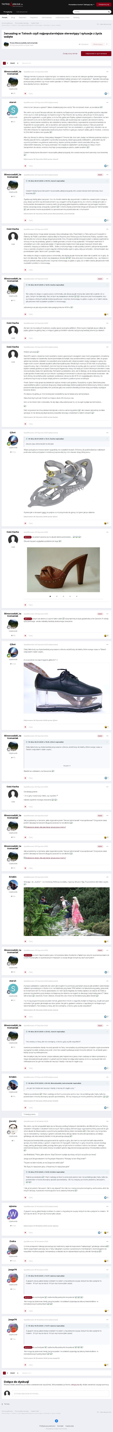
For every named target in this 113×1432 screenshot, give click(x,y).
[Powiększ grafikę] (59, 482)
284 (13, 896)
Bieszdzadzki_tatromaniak (62, 1083)
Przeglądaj (8, 12)
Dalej (12, 63)
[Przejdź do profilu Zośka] (13, 1249)
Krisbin (12, 877)
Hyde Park (29, 45)
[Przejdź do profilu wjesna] (13, 1214)
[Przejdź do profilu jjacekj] (13, 1129)
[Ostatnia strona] (17, 63)
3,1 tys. (14, 1261)
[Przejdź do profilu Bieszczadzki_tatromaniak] (6, 44)
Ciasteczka (69, 1426)
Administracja (47, 17)
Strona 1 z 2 (26, 63)
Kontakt (60, 1426)
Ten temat (100, 12)
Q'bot (13, 432)
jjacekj (12, 1121)
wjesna (12, 1206)
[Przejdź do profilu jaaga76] (13, 1278)
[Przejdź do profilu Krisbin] (13, 885)
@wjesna (28, 1297)
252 (14, 122)
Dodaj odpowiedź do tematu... (27, 1394)
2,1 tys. (14, 452)
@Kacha (28, 619)
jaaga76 (12, 1269)
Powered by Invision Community (56, 1429)
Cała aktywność (21, 12)
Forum (4, 17)
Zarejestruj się (104, 4)
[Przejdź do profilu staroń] (13, 110)
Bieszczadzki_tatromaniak (26, 43)
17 (14, 1140)
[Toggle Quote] (27, 181)
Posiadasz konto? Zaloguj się (81, 4)
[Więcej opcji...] (107, 71)
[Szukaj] (108, 12)
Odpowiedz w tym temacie (96, 54)
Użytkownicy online (62, 17)
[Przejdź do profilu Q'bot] (13, 440)
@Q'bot (27, 537)
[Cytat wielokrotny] (25, 93)
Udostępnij (84, 44)
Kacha (52, 285)
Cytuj (30, 93)
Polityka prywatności (47, 1426)
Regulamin (34, 17)
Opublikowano (36, 72)
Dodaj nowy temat (70, 54)
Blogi (13, 17)
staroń (12, 102)
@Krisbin (28, 955)
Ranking (76, 17)
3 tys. (14, 1289)
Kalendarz (22, 17)
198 (14, 93)
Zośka (12, 1241)
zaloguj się (75, 1385)
